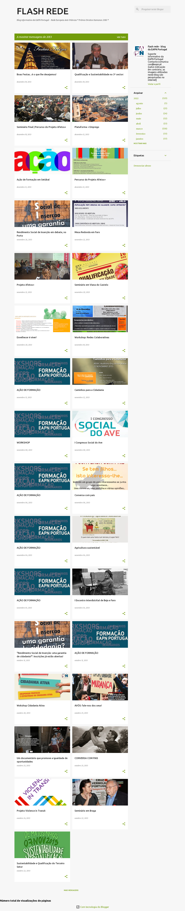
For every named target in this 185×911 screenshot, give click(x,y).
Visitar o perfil (154, 84)
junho (139, 113)
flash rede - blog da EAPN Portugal (157, 48)
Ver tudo (121, 37)
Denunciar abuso (142, 165)
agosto (139, 103)
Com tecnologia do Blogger (94, 907)
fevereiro (140, 133)
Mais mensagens (71, 890)
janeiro (139, 139)
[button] (66, 88)
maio (138, 118)
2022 (136, 98)
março (139, 128)
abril (138, 123)
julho (138, 108)
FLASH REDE (43, 11)
